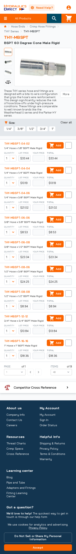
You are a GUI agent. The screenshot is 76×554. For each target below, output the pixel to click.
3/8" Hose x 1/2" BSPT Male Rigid (23, 246)
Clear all (66, 122)
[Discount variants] (13, 158)
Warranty (46, 459)
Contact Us (14, 420)
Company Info (15, 415)
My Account (50, 408)
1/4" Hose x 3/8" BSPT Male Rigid (23, 197)
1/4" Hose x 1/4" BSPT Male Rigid (23, 172)
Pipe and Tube (15, 482)
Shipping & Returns (52, 443)
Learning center (19, 471)
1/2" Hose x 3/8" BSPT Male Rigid (23, 271)
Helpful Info (50, 437)
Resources (15, 437)
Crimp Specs (14, 448)
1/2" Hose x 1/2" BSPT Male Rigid (23, 296)
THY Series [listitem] (11, 31)
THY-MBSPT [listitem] (32, 31)
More (66, 94)
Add (58, 145)
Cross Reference (17, 454)
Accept (38, 547)
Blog (9, 477)
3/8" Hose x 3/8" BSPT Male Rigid (23, 221)
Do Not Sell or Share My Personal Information (37, 537)
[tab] (8, 52)
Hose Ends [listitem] (18, 26)
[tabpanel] (43, 67)
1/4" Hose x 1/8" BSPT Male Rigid (23, 148)
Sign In (44, 420)
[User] (68, 7)
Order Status (48, 425)
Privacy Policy (38, 528)
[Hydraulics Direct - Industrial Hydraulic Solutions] (13, 7)
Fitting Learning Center (17, 494)
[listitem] (5, 26)
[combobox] (7, 158)
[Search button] (54, 18)
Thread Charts (16, 443)
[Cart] (68, 18)
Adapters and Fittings (21, 488)
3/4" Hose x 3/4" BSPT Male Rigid (24, 320)
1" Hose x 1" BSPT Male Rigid (20, 345)
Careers (11, 425)
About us (14, 408)
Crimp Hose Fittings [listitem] (43, 26)
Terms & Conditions (52, 454)
